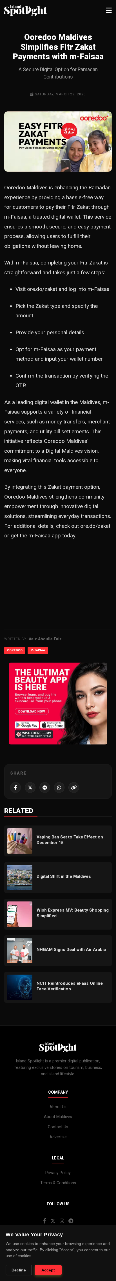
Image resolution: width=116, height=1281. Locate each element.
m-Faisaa (37, 650)
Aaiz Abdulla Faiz (45, 639)
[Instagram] (62, 1221)
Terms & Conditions (58, 1183)
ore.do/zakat (42, 289)
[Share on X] (30, 787)
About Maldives (58, 1116)
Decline (19, 1270)
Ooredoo (15, 650)
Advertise (58, 1137)
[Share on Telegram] (44, 787)
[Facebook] (44, 1221)
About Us (58, 1107)
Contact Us (58, 1127)
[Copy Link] (73, 787)
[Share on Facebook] (15, 787)
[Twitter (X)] (52, 1221)
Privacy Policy (58, 1172)
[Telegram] (70, 1221)
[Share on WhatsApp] (59, 787)
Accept (48, 1270)
